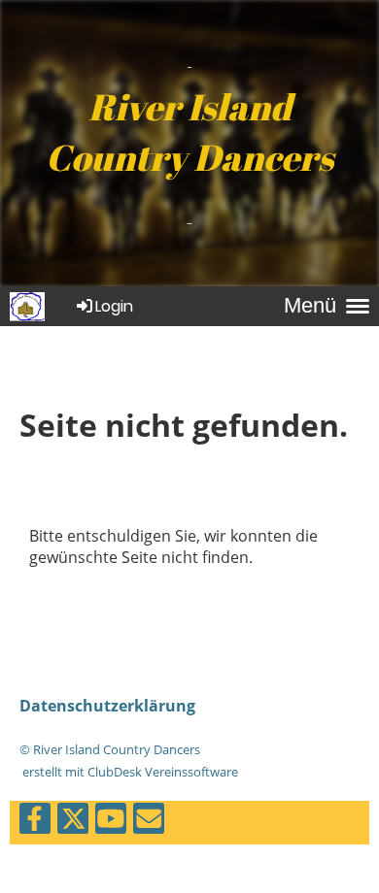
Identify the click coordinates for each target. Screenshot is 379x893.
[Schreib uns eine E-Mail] (148, 822)
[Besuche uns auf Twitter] (72, 822)
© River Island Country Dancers (109, 749)
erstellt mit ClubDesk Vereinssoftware (128, 771)
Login (114, 306)
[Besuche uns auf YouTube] (110, 822)
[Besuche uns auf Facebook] (35, 822)
